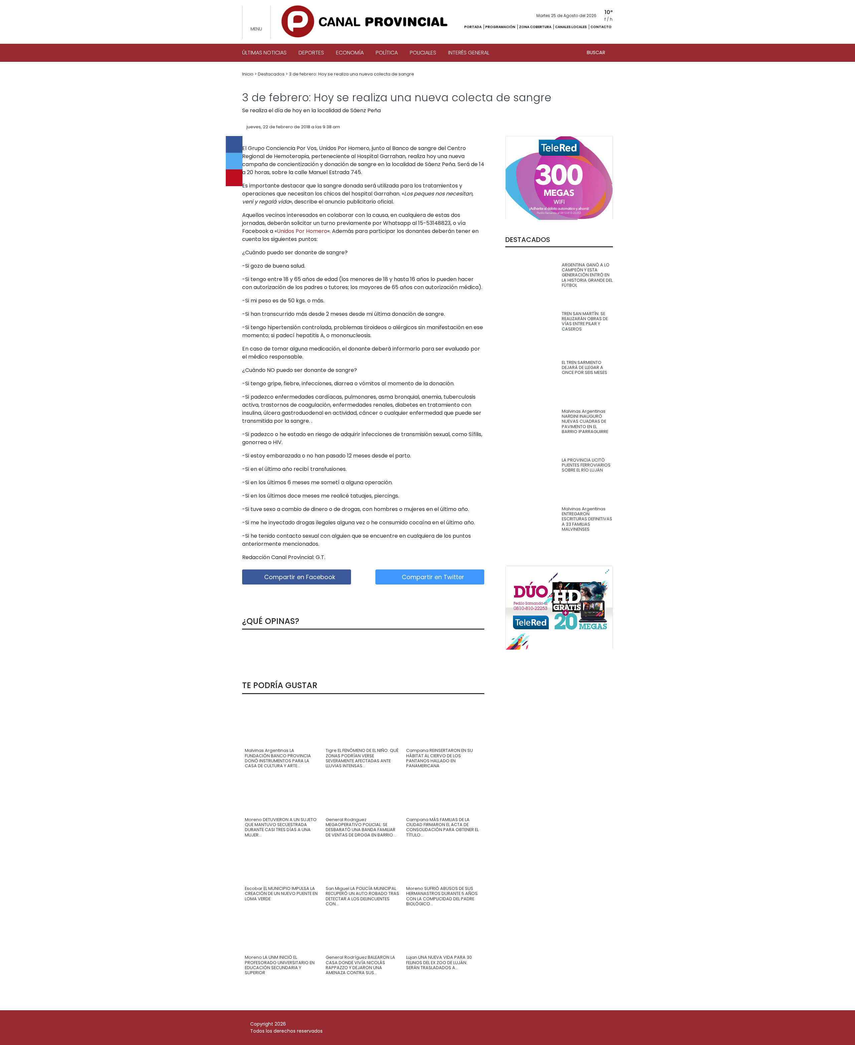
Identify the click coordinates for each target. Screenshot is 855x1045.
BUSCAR (597, 52)
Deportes (311, 52)
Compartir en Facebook (299, 577)
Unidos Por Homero (302, 231)
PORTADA (473, 26)
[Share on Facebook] (234, 144)
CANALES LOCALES (571, 26)
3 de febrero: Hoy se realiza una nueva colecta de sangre (351, 74)
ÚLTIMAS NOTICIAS (264, 52)
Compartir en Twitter (432, 577)
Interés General (468, 52)
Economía (350, 52)
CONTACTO (601, 26)
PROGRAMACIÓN (500, 26)
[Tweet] (234, 161)
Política (387, 52)
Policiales (423, 52)
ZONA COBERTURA (535, 26)
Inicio (248, 74)
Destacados (272, 74)
